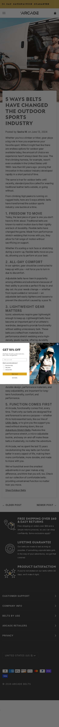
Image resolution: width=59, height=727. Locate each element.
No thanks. (15, 378)
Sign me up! (15, 374)
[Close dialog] (57, 344)
